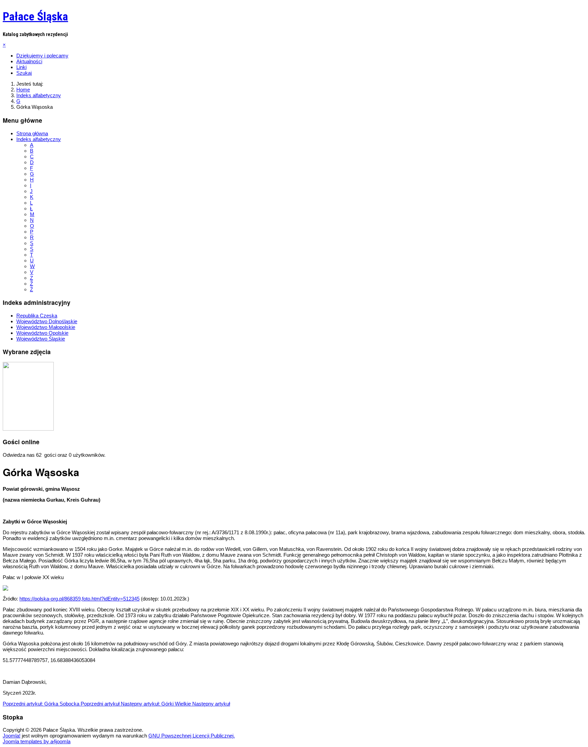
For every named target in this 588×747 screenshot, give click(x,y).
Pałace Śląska (35, 16)
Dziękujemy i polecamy (42, 55)
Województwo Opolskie (42, 333)
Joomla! (11, 736)
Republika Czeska (36, 315)
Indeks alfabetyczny (38, 139)
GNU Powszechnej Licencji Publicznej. (191, 736)
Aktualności (29, 61)
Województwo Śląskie (40, 339)
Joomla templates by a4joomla (36, 741)
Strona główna (32, 133)
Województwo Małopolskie (45, 327)
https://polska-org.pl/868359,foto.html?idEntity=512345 (79, 599)
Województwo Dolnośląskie (46, 321)
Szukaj (24, 73)
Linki (21, 67)
